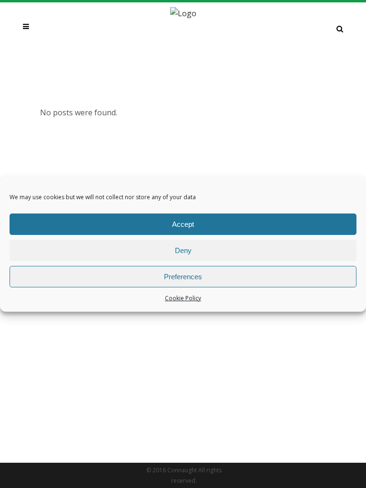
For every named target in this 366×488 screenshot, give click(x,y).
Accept (183, 224)
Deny (183, 250)
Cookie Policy (183, 298)
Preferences (183, 277)
